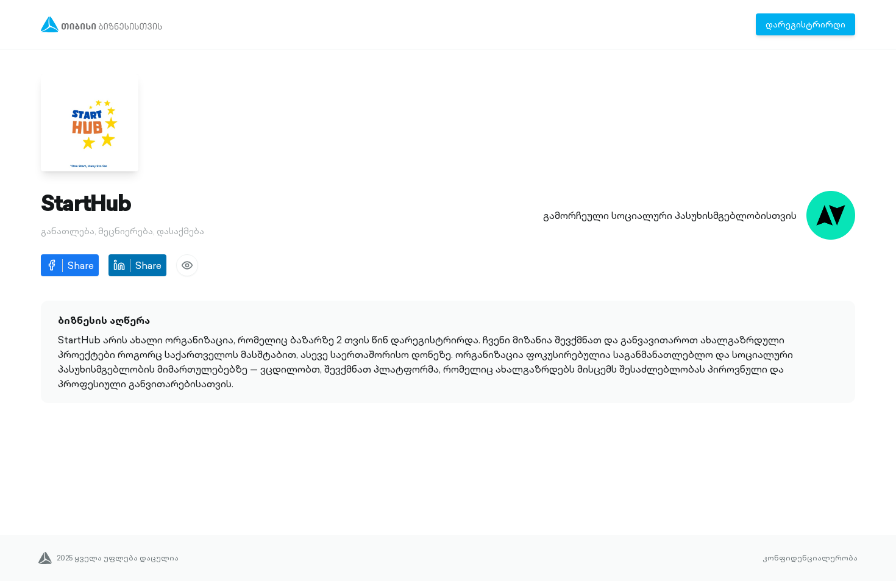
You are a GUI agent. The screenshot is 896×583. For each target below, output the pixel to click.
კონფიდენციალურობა (810, 558)
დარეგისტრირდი (805, 24)
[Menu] (101, 24)
